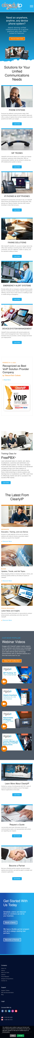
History (3, 970)
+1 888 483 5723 (8, 1019)
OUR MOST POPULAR (11, 638)
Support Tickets (5, 990)
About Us (3, 968)
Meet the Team (5, 972)
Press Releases (5, 976)
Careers (3, 974)
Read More (7, 380)
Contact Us (4, 980)
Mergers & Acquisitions (7, 978)
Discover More (7, 541)
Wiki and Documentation (7, 992)
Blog (2, 994)
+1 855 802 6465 (8, 1017)
